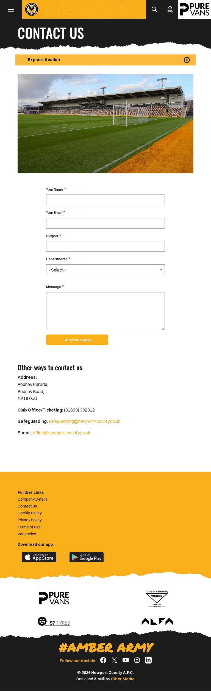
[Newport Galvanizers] (157, 598)
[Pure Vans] (194, 9)
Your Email (54, 212)
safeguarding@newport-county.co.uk (84, 421)
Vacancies (27, 533)
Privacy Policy (29, 519)
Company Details (33, 499)
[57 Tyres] (54, 621)
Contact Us (27, 506)
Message (53, 287)
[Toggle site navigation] (11, 9)
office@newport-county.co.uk (61, 432)
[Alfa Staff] (157, 621)
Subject (52, 236)
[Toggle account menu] (170, 9)
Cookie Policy (29, 513)
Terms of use (29, 527)
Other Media (123, 678)
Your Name (54, 189)
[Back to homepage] (31, 9)
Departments (56, 259)
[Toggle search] (154, 9)
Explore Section (44, 59)
